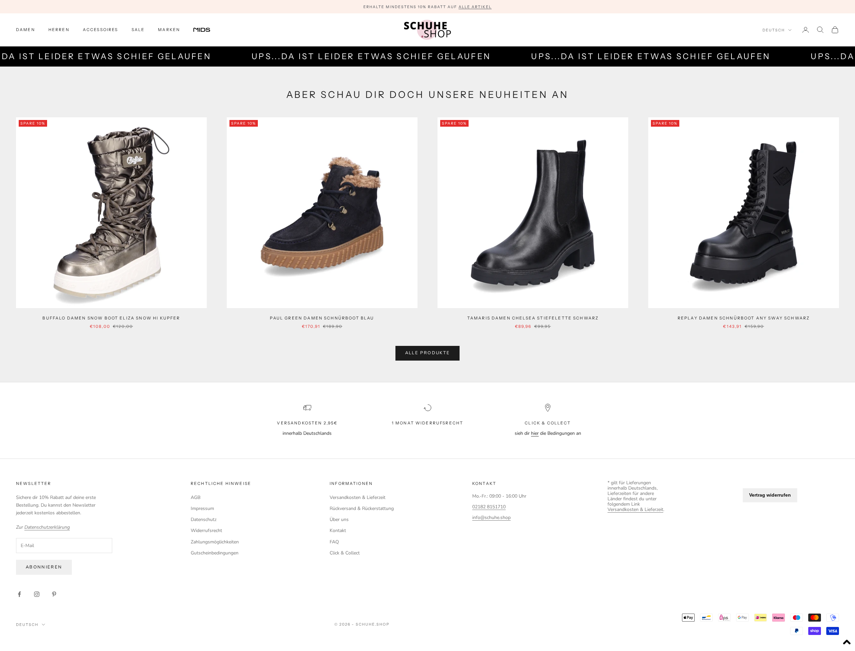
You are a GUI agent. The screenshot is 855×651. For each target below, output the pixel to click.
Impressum (202, 508)
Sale (138, 29)
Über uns (339, 519)
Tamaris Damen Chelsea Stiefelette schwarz (533, 317)
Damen (25, 29)
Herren (58, 29)
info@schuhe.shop (491, 517)
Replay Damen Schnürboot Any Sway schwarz (744, 317)
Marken (169, 29)
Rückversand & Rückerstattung (362, 508)
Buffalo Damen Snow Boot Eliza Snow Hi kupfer (111, 317)
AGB (195, 497)
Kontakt (338, 530)
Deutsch (773, 30)
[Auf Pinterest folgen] (54, 594)
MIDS (206, 30)
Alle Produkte (427, 353)
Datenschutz (203, 519)
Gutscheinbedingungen (214, 553)
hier (535, 433)
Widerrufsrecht (206, 530)
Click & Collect (345, 553)
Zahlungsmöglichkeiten (215, 542)
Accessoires (100, 29)
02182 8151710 (489, 507)
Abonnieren (44, 567)
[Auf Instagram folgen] (36, 594)
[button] (847, 643)
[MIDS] (206, 30)
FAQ (334, 542)
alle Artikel (475, 6)
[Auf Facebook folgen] (19, 594)
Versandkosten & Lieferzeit (357, 497)
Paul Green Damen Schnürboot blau (322, 317)
